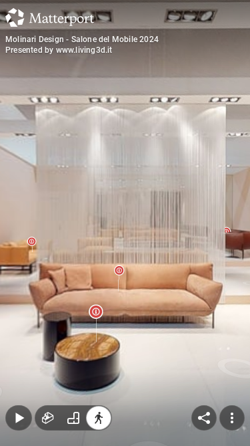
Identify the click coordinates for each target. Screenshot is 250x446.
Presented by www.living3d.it (59, 50)
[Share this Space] (204, 418)
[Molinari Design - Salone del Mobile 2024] (125, 223)
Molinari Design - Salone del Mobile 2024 (82, 39)
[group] (73, 418)
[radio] (48, 418)
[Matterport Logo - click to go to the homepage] (50, 17)
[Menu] (232, 418)
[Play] (19, 418)
